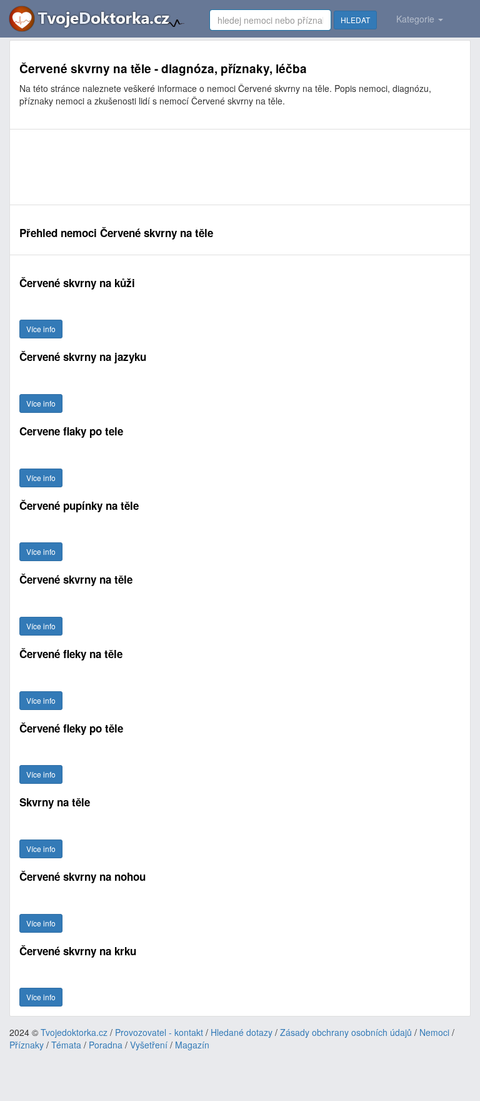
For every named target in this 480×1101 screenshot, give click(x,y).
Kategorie (416, 19)
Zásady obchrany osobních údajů (346, 1032)
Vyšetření (149, 1044)
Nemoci (434, 1032)
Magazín (192, 1044)
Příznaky (26, 1044)
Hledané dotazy (241, 1032)
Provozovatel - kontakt (159, 1032)
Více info (41, 328)
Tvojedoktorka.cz (74, 1032)
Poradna (105, 1044)
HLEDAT (355, 19)
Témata (66, 1044)
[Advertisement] (240, 167)
